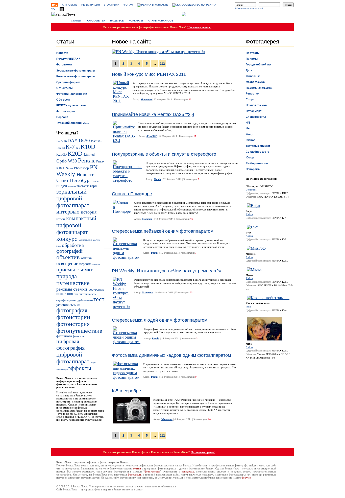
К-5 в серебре (126, 390)
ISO (63, 148)
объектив (68, 257)
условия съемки (68, 305)
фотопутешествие (79, 330)
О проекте (69, 4)
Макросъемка (255, 81)
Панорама (253, 169)
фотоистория (73, 324)
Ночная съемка (256, 105)
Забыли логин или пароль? (249, 8)
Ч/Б (248, 122)
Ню (248, 128)
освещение (67, 263)
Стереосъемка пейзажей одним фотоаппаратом (162, 231)
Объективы (64, 87)
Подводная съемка (259, 87)
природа (66, 276)
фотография (71, 310)
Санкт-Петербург (74, 180)
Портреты (252, 52)
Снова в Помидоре (132, 193)
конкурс (67, 238)
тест (98, 299)
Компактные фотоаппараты (75, 76)
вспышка (72, 186)
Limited (89, 154)
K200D (62, 154)
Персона (62, 116)
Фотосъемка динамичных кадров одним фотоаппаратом (171, 355)
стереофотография (66, 300)
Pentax (87, 160)
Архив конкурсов (160, 20)
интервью (68, 212)
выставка (83, 186)
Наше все (117, 20)
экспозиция (62, 369)
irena (248, 306)
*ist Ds (60, 141)
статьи (137, 468)
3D (65, 141)
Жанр (249, 134)
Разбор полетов (257, 163)
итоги (61, 219)
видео (62, 185)
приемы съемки (75, 269)
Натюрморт (253, 110)
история (88, 212)
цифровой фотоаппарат (73, 358)
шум (93, 362)
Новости (62, 52)
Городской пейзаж (258, 64)
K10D (88, 147)
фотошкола (64, 336)
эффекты (79, 368)
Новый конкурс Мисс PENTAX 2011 (149, 74)
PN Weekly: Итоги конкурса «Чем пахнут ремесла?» (166, 270)
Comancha (251, 189)
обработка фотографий (70, 248)
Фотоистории (65, 111)
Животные (253, 76)
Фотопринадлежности (71, 93)
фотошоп (78, 336)
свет (76, 294)
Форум (128, 4)
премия (96, 264)
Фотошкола (64, 64)
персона (85, 264)
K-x (78, 148)
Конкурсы (136, 20)
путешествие (73, 283)
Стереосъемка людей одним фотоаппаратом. (160, 320)
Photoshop (82, 168)
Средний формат (68, 82)
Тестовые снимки (258, 145)
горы (93, 186)
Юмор (250, 157)
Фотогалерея (95, 20)
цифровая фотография (70, 344)
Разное (250, 139)
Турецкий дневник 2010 (72, 122)
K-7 (70, 147)
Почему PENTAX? (68, 58)
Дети (249, 70)
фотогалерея (152, 471)
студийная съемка (84, 300)
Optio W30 (67, 160)
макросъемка (86, 240)
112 (162, 63)
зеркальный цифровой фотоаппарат (72, 198)
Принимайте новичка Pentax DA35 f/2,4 (153, 114)
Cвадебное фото (257, 151)
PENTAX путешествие (71, 105)
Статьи (76, 20)
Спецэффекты (256, 116)
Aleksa (249, 214)
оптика (86, 258)
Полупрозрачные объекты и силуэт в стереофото (164, 154)
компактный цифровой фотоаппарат (76, 225)
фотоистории (73, 317)
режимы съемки (72, 289)
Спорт (250, 99)
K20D (76, 153)
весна (96, 180)
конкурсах (188, 471)
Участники (111, 4)
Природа (252, 58)
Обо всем (63, 99)
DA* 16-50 (79, 140)
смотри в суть (87, 293)
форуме (246, 477)
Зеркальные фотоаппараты (75, 70)
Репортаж (252, 93)
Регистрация (90, 4)
